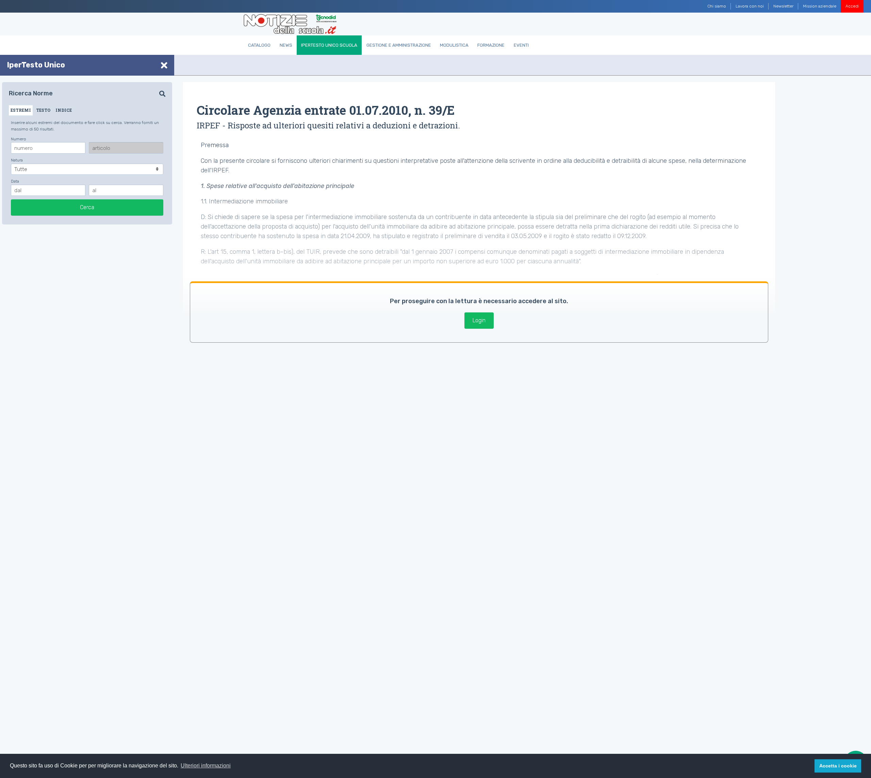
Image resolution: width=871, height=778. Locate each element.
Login (479, 320)
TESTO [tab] (43, 110)
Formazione (491, 45)
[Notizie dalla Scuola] (290, 24)
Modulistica (454, 45)
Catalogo (259, 45)
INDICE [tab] (63, 110)
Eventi (521, 45)
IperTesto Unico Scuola (329, 45)
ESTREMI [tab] (21, 110)
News (286, 45)
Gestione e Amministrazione (398, 45)
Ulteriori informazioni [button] (206, 765)
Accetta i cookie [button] (838, 765)
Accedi (852, 6)
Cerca (87, 207)
